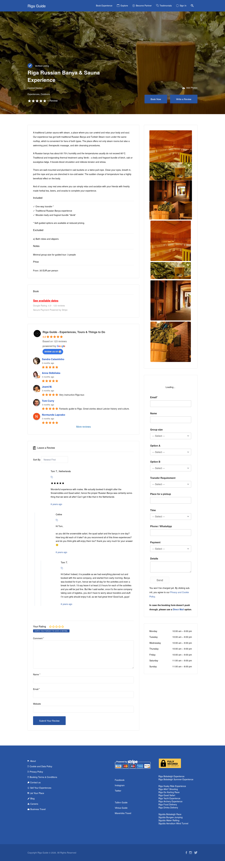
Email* (154, 397)
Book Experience (104, 5)
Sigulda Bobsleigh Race (169, 814)
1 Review (52, 100)
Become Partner (144, 5)
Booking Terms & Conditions (43, 777)
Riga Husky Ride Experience (172, 786)
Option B (155, 461)
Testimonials (166, 5)
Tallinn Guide (121, 802)
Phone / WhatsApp (161, 526)
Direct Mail (178, 609)
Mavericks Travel (123, 813)
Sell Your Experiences (40, 787)
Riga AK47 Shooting (168, 789)
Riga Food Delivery (167, 804)
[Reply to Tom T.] (62, 568)
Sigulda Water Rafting (168, 820)
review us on (51, 351)
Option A (155, 445)
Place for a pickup (160, 494)
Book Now (156, 99)
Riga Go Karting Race (169, 792)
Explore (124, 5)
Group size (156, 429)
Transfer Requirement (162, 478)
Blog (32, 798)
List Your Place (37, 793)
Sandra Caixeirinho (53, 359)
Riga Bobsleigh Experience (171, 776)
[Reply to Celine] (57, 520)
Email (36, 689)
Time (153, 510)
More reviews (83, 426)
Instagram (120, 785)
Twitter (118, 790)
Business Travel (38, 809)
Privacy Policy (36, 771)
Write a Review (183, 99)
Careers (34, 803)
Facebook (119, 779)
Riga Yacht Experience (169, 798)
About (33, 760)
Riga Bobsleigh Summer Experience (175, 779)
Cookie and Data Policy (41, 766)
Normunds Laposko (53, 414)
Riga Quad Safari (166, 795)
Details (154, 558)
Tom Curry (48, 401)
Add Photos (191, 87)
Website (37, 703)
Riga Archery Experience (170, 801)
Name (36, 674)
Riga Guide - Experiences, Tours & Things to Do (74, 332)
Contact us (35, 782)
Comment (38, 638)
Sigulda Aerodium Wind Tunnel (173, 823)
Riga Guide (37, 5)
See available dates (45, 300)
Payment (155, 542)
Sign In (183, 5)
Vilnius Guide (121, 807)
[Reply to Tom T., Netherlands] (52, 477)
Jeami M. (47, 386)
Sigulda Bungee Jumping (170, 817)
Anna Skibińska (51, 373)
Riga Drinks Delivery (168, 807)
